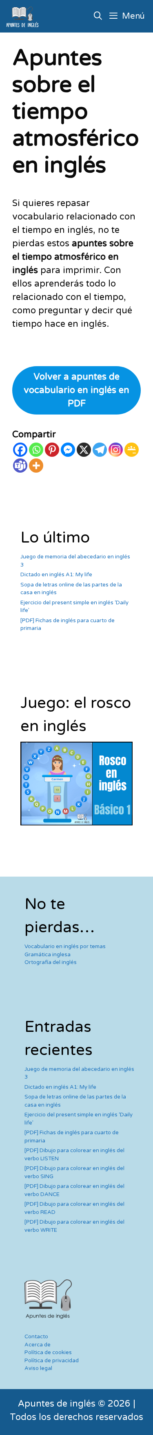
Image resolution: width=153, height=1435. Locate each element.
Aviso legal (38, 1368)
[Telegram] (100, 450)
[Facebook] (20, 450)
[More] (36, 465)
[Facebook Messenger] (68, 450)
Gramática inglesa (47, 954)
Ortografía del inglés (50, 962)
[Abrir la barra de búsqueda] (98, 16)
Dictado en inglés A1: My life (56, 574)
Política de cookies (48, 1352)
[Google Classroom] (131, 450)
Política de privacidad (51, 1360)
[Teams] (20, 465)
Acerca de (37, 1345)
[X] (84, 450)
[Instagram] (116, 450)
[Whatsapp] (36, 450)
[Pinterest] (52, 450)
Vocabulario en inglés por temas (65, 946)
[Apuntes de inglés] (24, 16)
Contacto (36, 1336)
